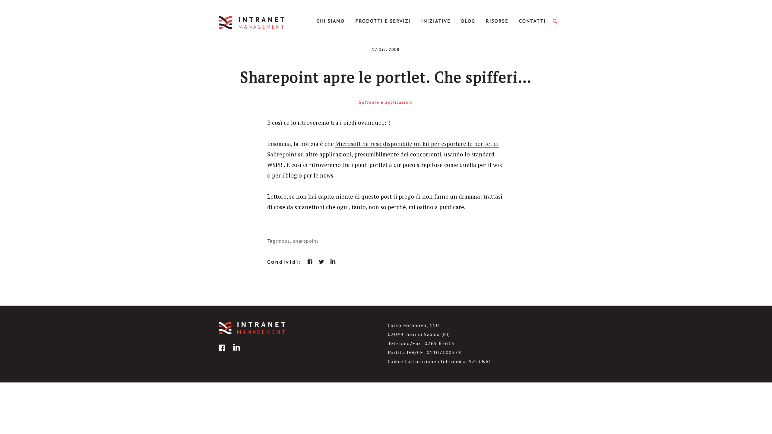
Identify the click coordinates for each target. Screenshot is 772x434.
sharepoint (306, 241)
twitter (321, 261)
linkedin (333, 261)
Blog (468, 21)
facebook (310, 261)
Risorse (497, 21)
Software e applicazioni (386, 102)
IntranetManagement (252, 22)
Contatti (532, 21)
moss (283, 241)
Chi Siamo (331, 21)
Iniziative (436, 21)
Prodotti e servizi (383, 21)
